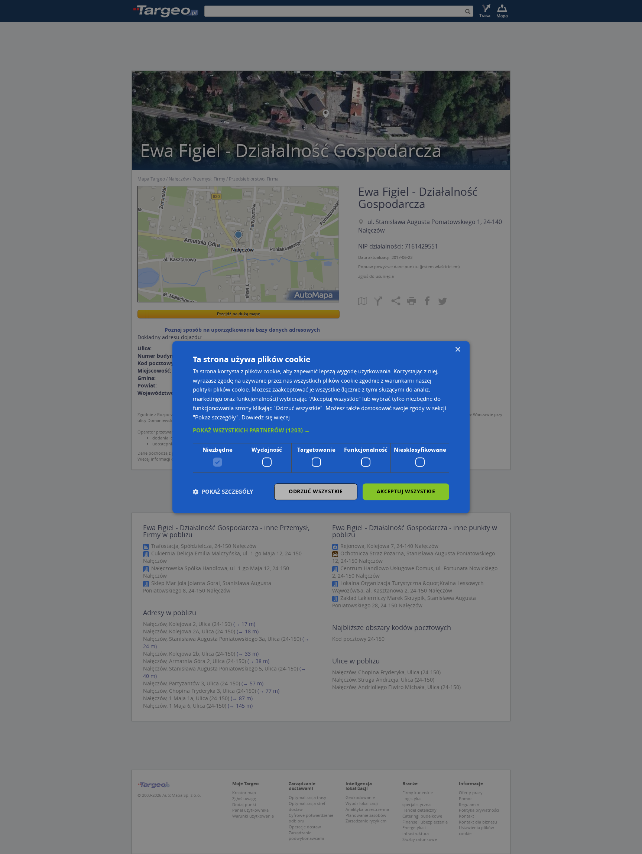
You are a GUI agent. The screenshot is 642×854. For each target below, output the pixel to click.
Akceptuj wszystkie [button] (406, 491)
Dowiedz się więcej (265, 417)
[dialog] (321, 427)
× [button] (457, 350)
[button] (321, 431)
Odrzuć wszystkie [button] (316, 491)
